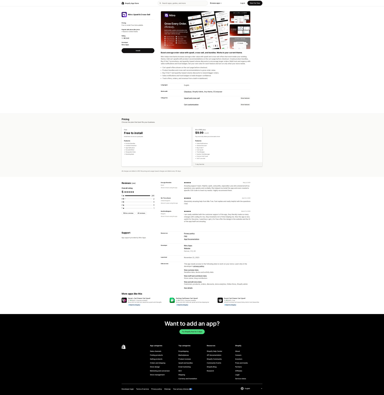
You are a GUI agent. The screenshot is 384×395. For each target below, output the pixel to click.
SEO (180, 371)
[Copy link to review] (172, 182)
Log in (242, 3)
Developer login (128, 389)
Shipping (181, 375)
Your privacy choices (181, 389)
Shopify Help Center (214, 351)
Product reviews (184, 359)
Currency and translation (187, 379)
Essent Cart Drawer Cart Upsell (234, 298)
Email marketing (184, 367)
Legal (237, 375)
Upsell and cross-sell (192, 98)
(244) (127, 38)
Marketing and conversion (160, 371)
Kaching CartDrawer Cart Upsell (187, 298)
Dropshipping (183, 351)
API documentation (214, 355)
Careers (238, 355)
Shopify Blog (211, 367)
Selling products (156, 359)
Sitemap (167, 389)
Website (187, 248)
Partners (238, 367)
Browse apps (215, 3)
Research (210, 371)
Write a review (128, 213)
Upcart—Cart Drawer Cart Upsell (139, 298)
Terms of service (142, 389)
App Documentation (191, 239)
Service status (240, 379)
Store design (155, 367)
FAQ (185, 236)
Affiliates (238, 371)
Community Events (214, 363)
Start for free (255, 3)
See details (188, 288)
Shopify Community (214, 359)
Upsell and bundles (185, 363)
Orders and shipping (157, 363)
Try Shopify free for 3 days (192, 332)
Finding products (156, 355)
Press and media (241, 363)
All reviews (141, 213)
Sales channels (155, 351)
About (237, 351)
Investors (238, 359)
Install (138, 51)
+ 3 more (240, 43)
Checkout (187, 92)
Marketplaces (183, 355)
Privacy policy (189, 233)
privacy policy (199, 266)
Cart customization (191, 105)
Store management (157, 375)
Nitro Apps (125, 44)
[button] (144, 302)
